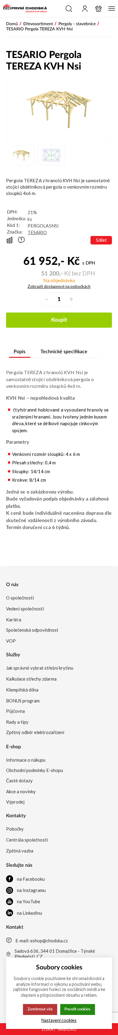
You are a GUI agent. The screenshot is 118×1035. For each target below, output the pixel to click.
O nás (12, 584)
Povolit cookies (77, 1009)
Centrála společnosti (27, 839)
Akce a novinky (21, 791)
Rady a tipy (17, 722)
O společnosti (20, 597)
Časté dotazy (19, 780)
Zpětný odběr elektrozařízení (35, 732)
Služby (13, 654)
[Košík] (98, 8)
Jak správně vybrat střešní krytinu (39, 668)
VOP (11, 641)
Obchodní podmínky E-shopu (34, 770)
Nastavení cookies (59, 1020)
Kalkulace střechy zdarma (31, 678)
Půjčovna (15, 711)
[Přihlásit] (85, 8)
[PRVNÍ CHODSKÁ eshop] (23, 8)
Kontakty (16, 815)
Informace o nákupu (25, 760)
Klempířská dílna (22, 689)
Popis (19, 351)
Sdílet (101, 240)
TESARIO (37, 232)
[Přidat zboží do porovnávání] (10, 240)
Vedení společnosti (25, 608)
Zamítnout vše (40, 1009)
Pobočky (15, 829)
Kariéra (13, 619)
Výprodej (15, 801)
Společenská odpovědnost (32, 630)
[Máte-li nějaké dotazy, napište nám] (21, 240)
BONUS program (23, 700)
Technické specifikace (64, 351)
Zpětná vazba (19, 850)
